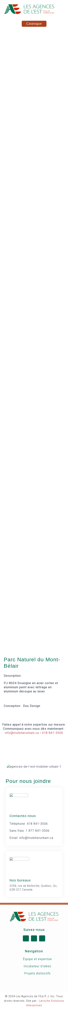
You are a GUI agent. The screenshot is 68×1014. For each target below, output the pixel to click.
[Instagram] (42, 938)
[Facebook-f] (26, 938)
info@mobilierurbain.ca (22, 733)
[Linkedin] (34, 938)
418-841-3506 (52, 733)
